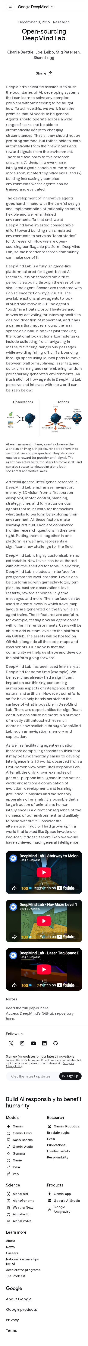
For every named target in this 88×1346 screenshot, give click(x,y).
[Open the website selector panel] (52, 6)
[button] (44, 73)
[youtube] (33, 1043)
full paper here (35, 1008)
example (59, 671)
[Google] (14, 1288)
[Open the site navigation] (10, 7)
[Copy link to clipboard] (66, 83)
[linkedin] (44, 1043)
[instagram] (22, 1043)
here (10, 1018)
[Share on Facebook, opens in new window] (33, 83)
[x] (11, 1043)
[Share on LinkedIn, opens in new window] (44, 83)
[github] (55, 1043)
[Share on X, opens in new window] (22, 83)
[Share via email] (55, 83)
